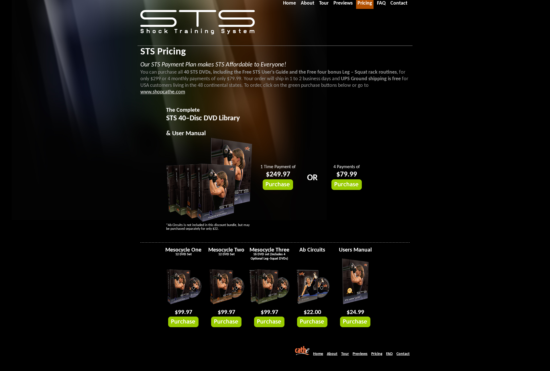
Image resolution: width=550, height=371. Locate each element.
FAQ (389, 354)
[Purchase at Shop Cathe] (278, 189)
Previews (360, 354)
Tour (345, 354)
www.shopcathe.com (162, 92)
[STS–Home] (197, 28)
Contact (403, 354)
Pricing (376, 354)
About (332, 354)
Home (318, 354)
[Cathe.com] (302, 354)
